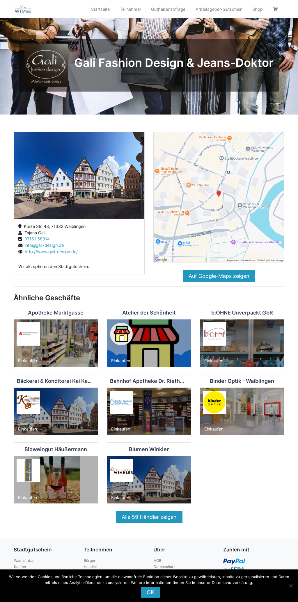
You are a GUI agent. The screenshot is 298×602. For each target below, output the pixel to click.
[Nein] (291, 586)
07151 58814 (36, 238)
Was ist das (24, 560)
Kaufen (20, 567)
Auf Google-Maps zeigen (219, 276)
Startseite (100, 9)
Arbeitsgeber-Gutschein (219, 9)
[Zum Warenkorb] (276, 9)
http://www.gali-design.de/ (50, 251)
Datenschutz (164, 567)
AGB (157, 560)
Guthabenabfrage (168, 9)
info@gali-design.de (43, 245)
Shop (257, 9)
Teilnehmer (130, 9)
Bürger (89, 560)
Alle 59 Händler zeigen (149, 517)
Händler (90, 567)
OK (150, 592)
